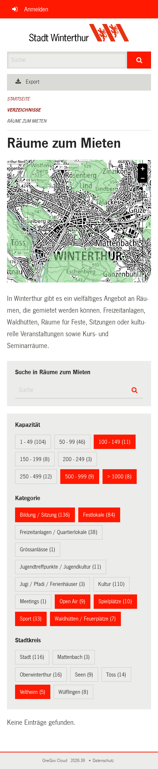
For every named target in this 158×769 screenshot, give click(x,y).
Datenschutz (104, 760)
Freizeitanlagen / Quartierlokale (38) (58, 532)
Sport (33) (31, 619)
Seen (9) (84, 675)
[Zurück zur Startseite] (79, 35)
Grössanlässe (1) (37, 549)
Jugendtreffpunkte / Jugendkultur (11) (60, 567)
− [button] (143, 178)
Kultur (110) (111, 584)
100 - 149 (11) (114, 442)
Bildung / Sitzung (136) (45, 515)
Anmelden (36, 9)
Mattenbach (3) (73, 657)
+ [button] (143, 168)
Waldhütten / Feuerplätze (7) (85, 619)
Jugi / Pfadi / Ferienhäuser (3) (52, 584)
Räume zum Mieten (26, 121)
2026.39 (78, 760)
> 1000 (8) (119, 477)
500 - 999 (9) (79, 477)
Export (32, 82)
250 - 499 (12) (36, 477)
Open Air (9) (72, 601)
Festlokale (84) (99, 515)
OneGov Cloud (55, 760)
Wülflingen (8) (73, 692)
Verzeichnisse (23, 110)
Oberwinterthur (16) (41, 675)
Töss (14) (116, 675)
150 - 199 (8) (35, 459)
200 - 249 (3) (77, 459)
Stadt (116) (32, 657)
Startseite (18, 99)
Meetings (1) (33, 601)
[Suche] (139, 60)
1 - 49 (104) (33, 442)
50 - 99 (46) (72, 442)
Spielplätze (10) (115, 601)
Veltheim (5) (32, 692)
